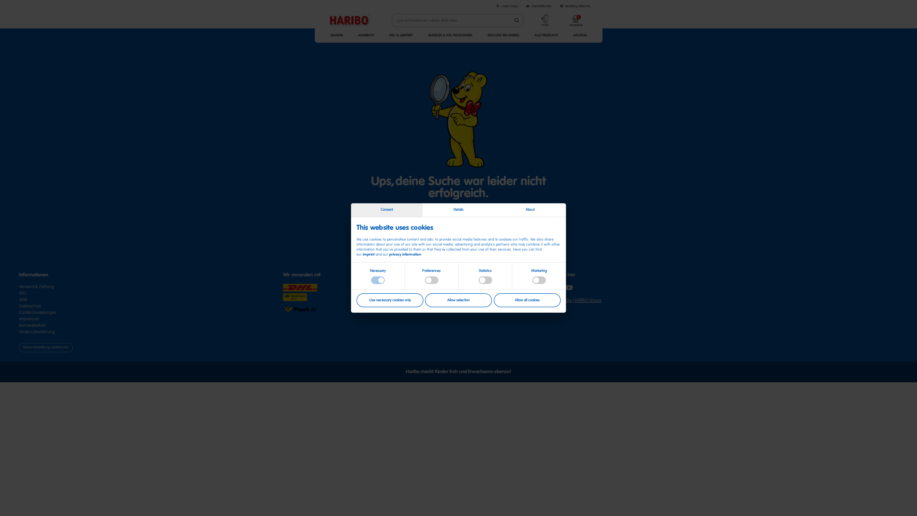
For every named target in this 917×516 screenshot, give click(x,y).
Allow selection (458, 300)
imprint (369, 254)
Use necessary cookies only (390, 300)
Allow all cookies (527, 300)
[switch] (431, 280)
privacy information (405, 254)
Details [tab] (458, 209)
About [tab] (530, 209)
